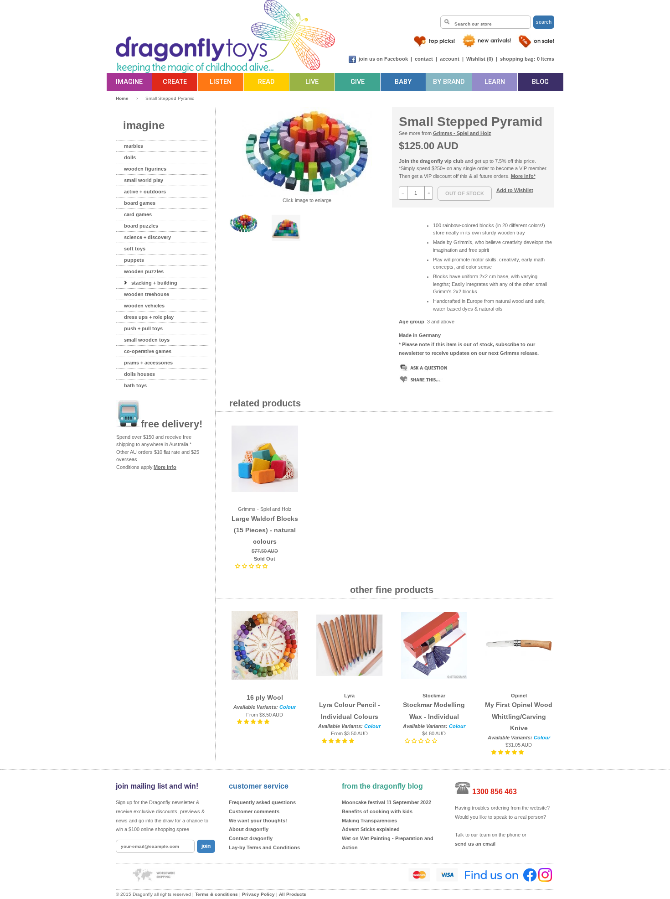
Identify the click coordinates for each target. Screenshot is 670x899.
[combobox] (485, 22)
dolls (130, 157)
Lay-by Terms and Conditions (264, 847)
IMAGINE (129, 82)
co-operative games (147, 351)
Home (122, 98)
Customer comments (254, 811)
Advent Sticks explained (371, 829)
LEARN (494, 82)
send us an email (475, 844)
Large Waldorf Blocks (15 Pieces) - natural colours (265, 530)
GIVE (357, 82)
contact (424, 59)
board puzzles (141, 226)
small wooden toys (147, 340)
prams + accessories (148, 362)
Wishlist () (479, 59)
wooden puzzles (144, 271)
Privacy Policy (258, 894)
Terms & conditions (216, 894)
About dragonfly (248, 829)
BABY (403, 82)
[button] (252, 566)
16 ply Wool (265, 697)
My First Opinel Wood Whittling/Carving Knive (518, 716)
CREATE (175, 82)
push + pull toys (143, 328)
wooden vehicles (144, 305)
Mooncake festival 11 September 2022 (386, 802)
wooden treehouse (146, 294)
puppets (134, 260)
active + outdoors (145, 191)
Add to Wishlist (514, 190)
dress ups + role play (149, 317)
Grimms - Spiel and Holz (462, 133)
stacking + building (154, 283)
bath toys (135, 385)
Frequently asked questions (262, 802)
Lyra (349, 695)
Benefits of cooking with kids (377, 811)
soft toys (134, 248)
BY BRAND (448, 82)
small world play (143, 180)
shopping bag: (518, 59)
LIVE (312, 82)
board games (139, 203)
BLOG (540, 82)
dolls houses (139, 374)
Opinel (519, 695)
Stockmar (434, 695)
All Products (292, 894)
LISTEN (221, 82)
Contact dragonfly (251, 838)
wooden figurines (145, 168)
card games (138, 214)
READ (266, 82)
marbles (133, 146)
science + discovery (147, 237)
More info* (523, 176)
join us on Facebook (383, 59)
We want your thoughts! (258, 820)
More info (165, 467)
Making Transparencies (369, 820)
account (449, 59)
